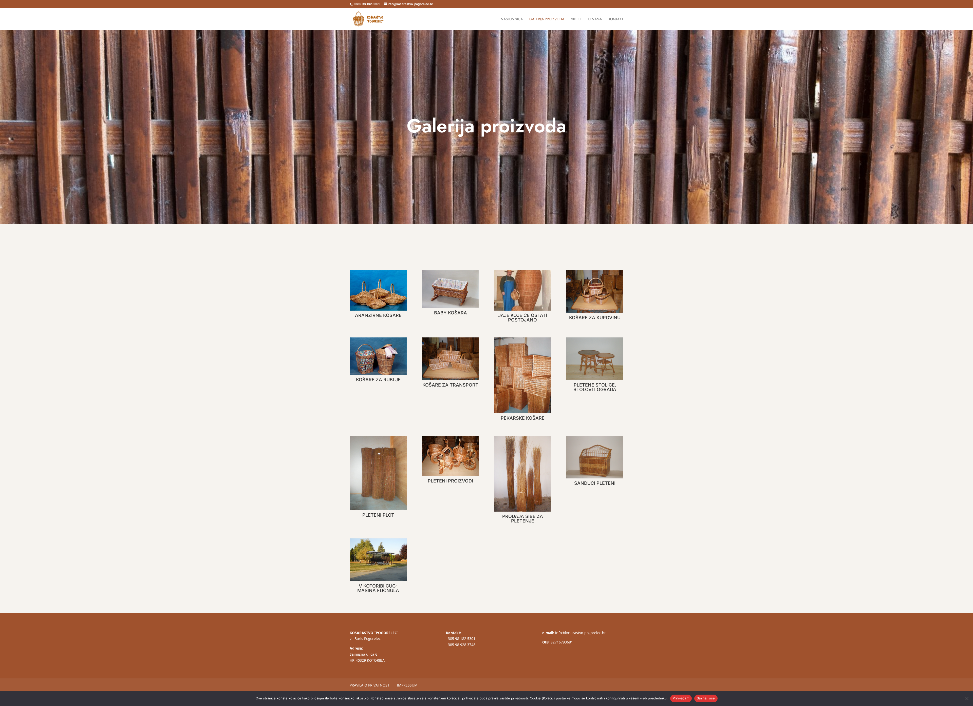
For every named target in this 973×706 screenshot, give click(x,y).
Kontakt (615, 19)
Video (576, 19)
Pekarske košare (523, 418)
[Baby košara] (450, 289)
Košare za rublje (378, 379)
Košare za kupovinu (595, 317)
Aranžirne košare (378, 315)
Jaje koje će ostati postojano (522, 317)
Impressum (407, 685)
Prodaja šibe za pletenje (522, 518)
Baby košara (450, 312)
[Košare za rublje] (378, 356)
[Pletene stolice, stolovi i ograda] (594, 358)
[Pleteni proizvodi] (450, 456)
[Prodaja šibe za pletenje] (522, 474)
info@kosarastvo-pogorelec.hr (580, 632)
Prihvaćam (681, 698)
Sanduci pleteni (594, 483)
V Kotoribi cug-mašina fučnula (378, 588)
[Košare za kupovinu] (594, 291)
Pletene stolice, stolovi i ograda (594, 387)
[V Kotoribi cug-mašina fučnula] (378, 559)
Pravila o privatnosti (370, 685)
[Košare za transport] (450, 358)
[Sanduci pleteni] (594, 457)
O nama (595, 19)
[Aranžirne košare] (378, 290)
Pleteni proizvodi (450, 480)
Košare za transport (450, 385)
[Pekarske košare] (522, 375)
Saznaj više (706, 698)
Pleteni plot (378, 515)
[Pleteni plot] (378, 473)
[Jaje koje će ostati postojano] (522, 290)
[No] (966, 698)
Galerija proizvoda (546, 19)
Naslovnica (512, 19)
